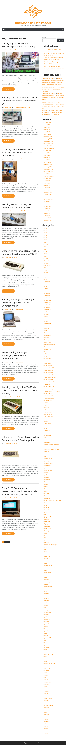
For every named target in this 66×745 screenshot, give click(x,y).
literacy (46, 542)
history (46, 486)
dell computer (48, 414)
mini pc (46, 579)
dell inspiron (47, 419)
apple (46, 316)
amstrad (46, 314)
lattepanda (47, 528)
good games (48, 470)
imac (45, 505)
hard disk (46, 477)
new (45, 596)
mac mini (47, 554)
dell (45, 410)
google (46, 472)
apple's (46, 321)
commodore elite (49, 379)
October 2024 (48, 174)
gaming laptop (48, 461)
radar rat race (48, 652)
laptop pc (47, 526)
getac (46, 468)
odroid (46, 605)
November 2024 (48, 171)
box (45, 347)
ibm (45, 503)
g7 (45, 456)
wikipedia (47, 721)
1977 (45, 230)
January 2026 (48, 139)
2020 (45, 254)
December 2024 (49, 169)
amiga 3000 (47, 302)
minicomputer (48, 582)
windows (46, 724)
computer (47, 384)
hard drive (47, 479)
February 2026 (48, 136)
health (46, 484)
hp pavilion (47, 498)
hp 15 (45, 491)
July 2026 (47, 125)
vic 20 (15, 257)
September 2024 (49, 176)
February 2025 (48, 164)
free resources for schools (51, 449)
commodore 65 (48, 375)
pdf (45, 628)
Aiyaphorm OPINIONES (48, 87)
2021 (45, 256)
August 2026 (47, 122)
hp (45, 489)
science (46, 670)
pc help (46, 621)
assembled (47, 323)
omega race (47, 612)
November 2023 (48, 199)
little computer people (50, 545)
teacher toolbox (48, 698)
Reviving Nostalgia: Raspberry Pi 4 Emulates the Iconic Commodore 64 (19, 100)
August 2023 (47, 206)
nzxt (45, 603)
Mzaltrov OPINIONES (47, 102)
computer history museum (52, 391)
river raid (46, 666)
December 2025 (48, 141)
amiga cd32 (47, 312)
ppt (45, 640)
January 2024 (48, 195)
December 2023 (48, 197)
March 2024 (47, 190)
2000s (46, 244)
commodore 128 (49, 368)
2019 (45, 251)
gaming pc (47, 465)
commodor (47, 363)
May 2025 (47, 157)
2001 (15, 50)
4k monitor (47, 265)
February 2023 (48, 220)
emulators (47, 433)
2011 (45, 249)
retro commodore (49, 663)
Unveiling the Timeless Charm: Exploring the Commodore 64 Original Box (17, 152)
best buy (46, 337)
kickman (46, 519)
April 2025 (47, 160)
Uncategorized (48, 705)
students (46, 696)
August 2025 (47, 150)
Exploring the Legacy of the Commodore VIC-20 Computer (53, 89)
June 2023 (47, 211)
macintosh (47, 561)
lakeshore (47, 521)
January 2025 (48, 167)
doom (46, 426)
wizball (46, 728)
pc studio (47, 624)
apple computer (49, 319)
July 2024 (47, 181)
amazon (46, 284)
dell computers (48, 417)
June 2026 (47, 127)
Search (44, 37)
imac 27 (46, 510)
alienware (47, 282)
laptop (46, 524)
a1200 (46, 270)
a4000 (46, 272)
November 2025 (48, 143)
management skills (49, 568)
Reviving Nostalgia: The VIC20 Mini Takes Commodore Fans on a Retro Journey (20, 390)
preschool (47, 645)
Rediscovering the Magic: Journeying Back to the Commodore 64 (15, 355)
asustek (46, 328)
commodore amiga (50, 377)
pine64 (46, 631)
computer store (48, 393)
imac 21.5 (47, 507)
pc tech (46, 626)
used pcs (47, 714)
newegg (46, 598)
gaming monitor (49, 463)
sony (45, 687)
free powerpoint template (51, 444)
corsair (46, 403)
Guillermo (45, 110)
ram (45, 656)
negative (46, 593)
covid (45, 405)
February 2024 (48, 192)
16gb (45, 228)
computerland (48, 396)
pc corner (47, 619)
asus (45, 326)
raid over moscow (49, 654)
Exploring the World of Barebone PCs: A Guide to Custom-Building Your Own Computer (52, 112)
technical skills (48, 703)
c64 (45, 354)
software (46, 684)
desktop (46, 421)
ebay (45, 428)
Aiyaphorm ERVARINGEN (48, 78)
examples (47, 442)
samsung (47, 668)
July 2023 (47, 208)
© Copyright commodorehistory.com (33, 743)
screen (46, 673)
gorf (45, 475)
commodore (48, 365)
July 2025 (47, 153)
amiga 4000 (47, 305)
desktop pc (47, 424)
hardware (47, 482)
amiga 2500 (47, 300)
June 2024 (47, 183)
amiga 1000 (47, 291)
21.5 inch (46, 261)
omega (46, 610)
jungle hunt (47, 517)
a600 (45, 277)
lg (44, 535)
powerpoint (47, 638)
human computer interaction (52, 500)
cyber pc (46, 407)
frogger (46, 451)
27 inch (46, 263)
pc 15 (45, 617)
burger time (47, 349)
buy (45, 351)
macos (46, 563)
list (45, 540)
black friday (47, 342)
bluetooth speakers (49, 344)
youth (46, 733)
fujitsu (46, 454)
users (45, 717)
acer (45, 279)
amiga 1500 (47, 295)
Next (8, 542)
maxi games (47, 572)
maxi (45, 570)
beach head (47, 335)
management (48, 565)
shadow (46, 680)
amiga (46, 289)
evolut (46, 440)
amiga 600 (47, 309)
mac (45, 552)
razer (45, 661)
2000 (45, 242)
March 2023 (47, 218)
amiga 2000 (47, 298)
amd (45, 286)
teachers (47, 700)
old (45, 607)
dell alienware (48, 412)
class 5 (46, 361)
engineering (47, 435)
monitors (47, 584)
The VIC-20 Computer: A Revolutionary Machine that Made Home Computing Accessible (19, 491)
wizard (46, 726)
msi (45, 589)
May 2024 (47, 185)
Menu (4, 29)
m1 (45, 549)
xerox (45, 731)
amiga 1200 (47, 293)
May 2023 (47, 213)
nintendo (47, 600)
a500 (45, 275)
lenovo (46, 533)
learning (46, 531)
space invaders (48, 689)
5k (45, 268)
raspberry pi (26, 107)
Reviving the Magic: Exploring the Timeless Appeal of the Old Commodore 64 (19, 302)
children (46, 356)
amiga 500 (47, 307)
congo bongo (48, 400)
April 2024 (47, 188)
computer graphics (49, 389)
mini (15, 397)
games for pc (48, 458)
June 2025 (47, 155)
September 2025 (49, 148)
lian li (45, 538)
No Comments (7, 50)
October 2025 (48, 146)
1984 (45, 237)
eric (45, 437)
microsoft (47, 575)
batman (46, 333)
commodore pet (49, 382)
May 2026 (47, 129)
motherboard (48, 586)
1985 (45, 240)
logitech (46, 547)
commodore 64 (18, 107)
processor (47, 647)
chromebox (47, 358)
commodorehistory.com (33, 23)
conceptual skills (49, 398)
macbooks (47, 559)
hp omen (47, 496)
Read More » (8, 89)
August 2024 (48, 178)
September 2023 (49, 204)
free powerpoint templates (52, 447)
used (45, 712)
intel (45, 512)
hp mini (46, 493)
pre (45, 642)
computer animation (50, 386)
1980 (45, 233)
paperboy (47, 614)
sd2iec (25, 211)
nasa (45, 591)
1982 (45, 235)
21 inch (46, 258)
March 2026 (47, 134)
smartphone (47, 682)
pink (45, 633)
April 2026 (47, 132)
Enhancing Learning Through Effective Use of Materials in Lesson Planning (54, 68)
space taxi (47, 691)
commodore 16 (48, 370)
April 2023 (47, 215)
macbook (47, 556)
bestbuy (46, 340)
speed (46, 694)
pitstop (46, 635)
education (47, 430)
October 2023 (48, 202)
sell (45, 677)
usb (45, 710)
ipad (45, 514)
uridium (46, 707)
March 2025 (47, 162)
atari (45, 330)
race (45, 649)
